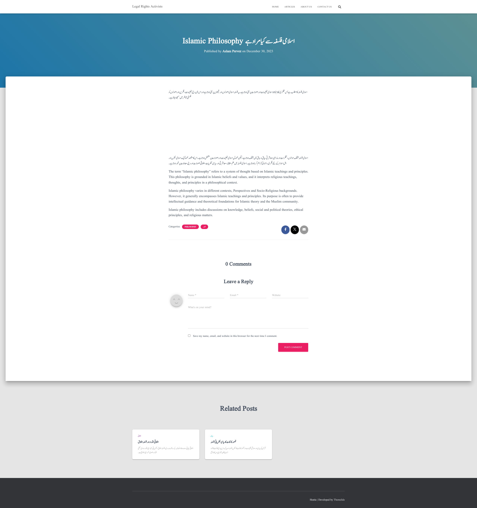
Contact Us (325, 6)
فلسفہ (204, 226)
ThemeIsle (339, 500)
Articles (289, 6)
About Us (306, 6)
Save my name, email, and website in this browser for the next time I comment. (235, 336)
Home (275, 6)
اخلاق (139, 436)
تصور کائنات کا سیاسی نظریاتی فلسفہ (223, 442)
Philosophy (190, 226)
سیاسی (212, 436)
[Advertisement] (238, 129)
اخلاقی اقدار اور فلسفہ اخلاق (148, 442)
